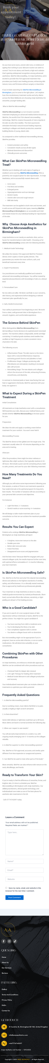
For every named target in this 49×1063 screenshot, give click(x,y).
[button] (45, 10)
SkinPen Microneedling (29, 173)
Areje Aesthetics (23, 1059)
